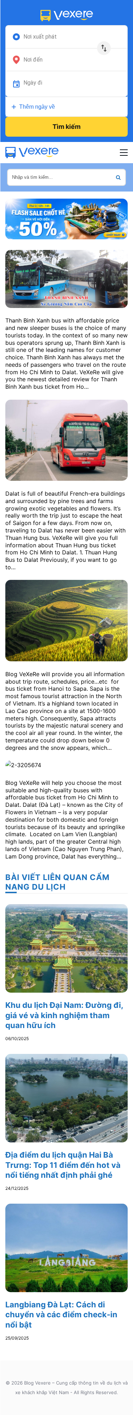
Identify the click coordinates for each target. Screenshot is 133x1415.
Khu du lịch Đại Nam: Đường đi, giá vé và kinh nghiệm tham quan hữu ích (64, 1015)
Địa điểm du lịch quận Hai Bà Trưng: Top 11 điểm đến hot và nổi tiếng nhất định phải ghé (63, 1165)
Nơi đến (33, 60)
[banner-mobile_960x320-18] (66, 218)
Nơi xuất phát (40, 37)
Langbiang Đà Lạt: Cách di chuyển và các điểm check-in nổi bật (61, 1314)
